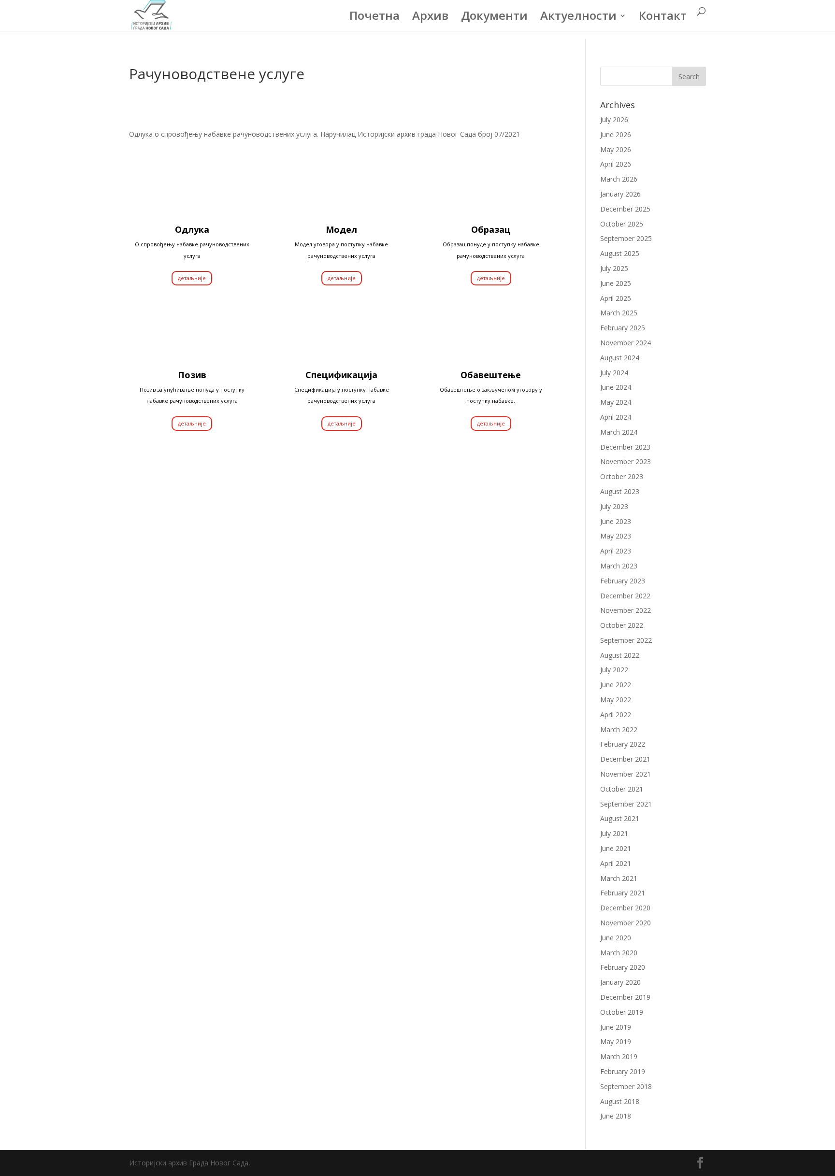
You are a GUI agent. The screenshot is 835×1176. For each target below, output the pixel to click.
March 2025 (618, 312)
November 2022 (625, 610)
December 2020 (625, 907)
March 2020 (618, 952)
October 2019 (621, 1012)
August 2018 (619, 1101)
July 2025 (614, 268)
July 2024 (614, 372)
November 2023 (625, 461)
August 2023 (619, 491)
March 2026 (618, 179)
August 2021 (619, 818)
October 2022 (621, 625)
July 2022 (614, 669)
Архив (430, 17)
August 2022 (619, 655)
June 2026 (615, 134)
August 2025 (619, 253)
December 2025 (625, 208)
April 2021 (615, 863)
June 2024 (615, 387)
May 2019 (615, 1041)
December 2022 (625, 595)
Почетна (374, 17)
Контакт (663, 17)
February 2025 (622, 327)
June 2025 (615, 283)
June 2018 (615, 1115)
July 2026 (614, 119)
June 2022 (615, 684)
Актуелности (578, 17)
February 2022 (622, 744)
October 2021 (621, 788)
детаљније (192, 278)
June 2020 (615, 937)
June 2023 (615, 521)
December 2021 (625, 759)
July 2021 (614, 833)
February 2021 (622, 892)
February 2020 (622, 967)
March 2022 (618, 729)
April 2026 (615, 164)
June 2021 (615, 848)
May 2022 (615, 699)
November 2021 (625, 774)
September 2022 (626, 640)
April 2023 (615, 550)
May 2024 (615, 402)
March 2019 (618, 1056)
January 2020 (620, 982)
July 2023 (614, 506)
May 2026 (615, 149)
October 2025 (621, 223)
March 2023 (618, 565)
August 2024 (619, 357)
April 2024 (615, 417)
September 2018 (626, 1086)
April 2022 (615, 714)
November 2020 (625, 922)
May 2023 (615, 535)
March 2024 (618, 432)
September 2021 (626, 803)
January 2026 (620, 193)
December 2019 (625, 997)
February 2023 (622, 580)
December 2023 (625, 447)
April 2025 (615, 298)
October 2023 (621, 476)
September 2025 (626, 238)
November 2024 (625, 342)
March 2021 (618, 878)
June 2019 (615, 1027)
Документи (494, 17)
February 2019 (622, 1071)
